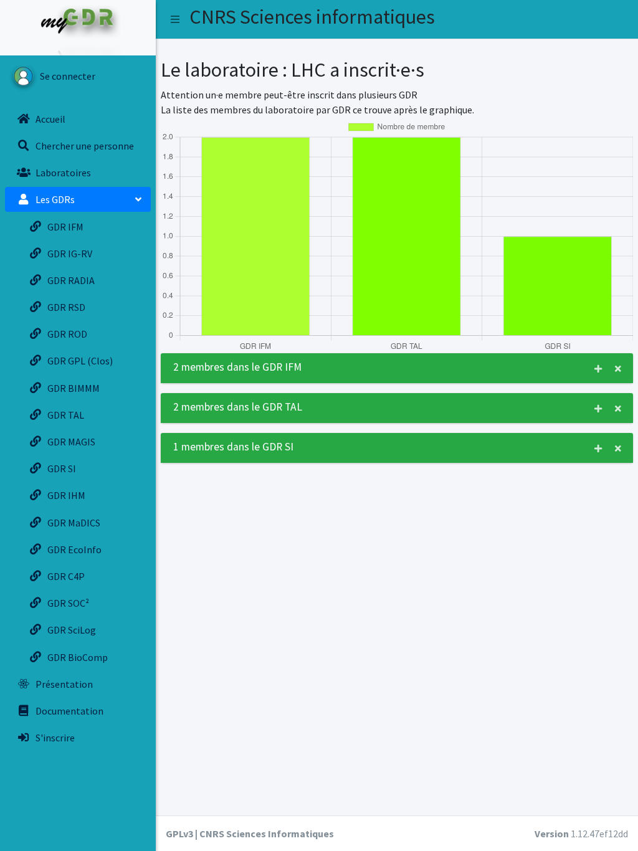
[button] (175, 19)
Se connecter (67, 76)
